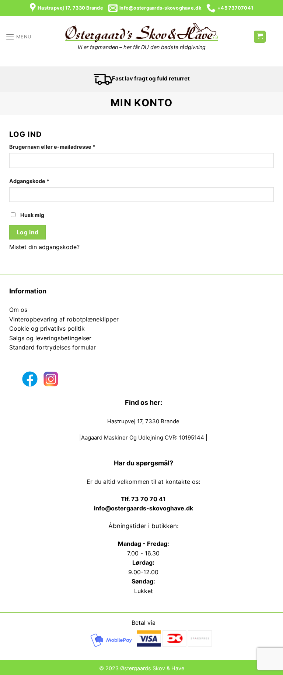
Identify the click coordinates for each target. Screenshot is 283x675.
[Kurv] (260, 37)
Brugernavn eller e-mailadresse (64, 146)
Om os (18, 309)
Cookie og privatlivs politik (47, 328)
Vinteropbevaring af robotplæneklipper (64, 319)
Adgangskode (41, 180)
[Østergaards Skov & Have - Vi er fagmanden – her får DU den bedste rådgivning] (141, 33)
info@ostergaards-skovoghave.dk (143, 508)
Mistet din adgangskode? (44, 247)
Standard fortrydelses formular (52, 347)
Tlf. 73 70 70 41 (143, 499)
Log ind (28, 232)
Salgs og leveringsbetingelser (50, 338)
